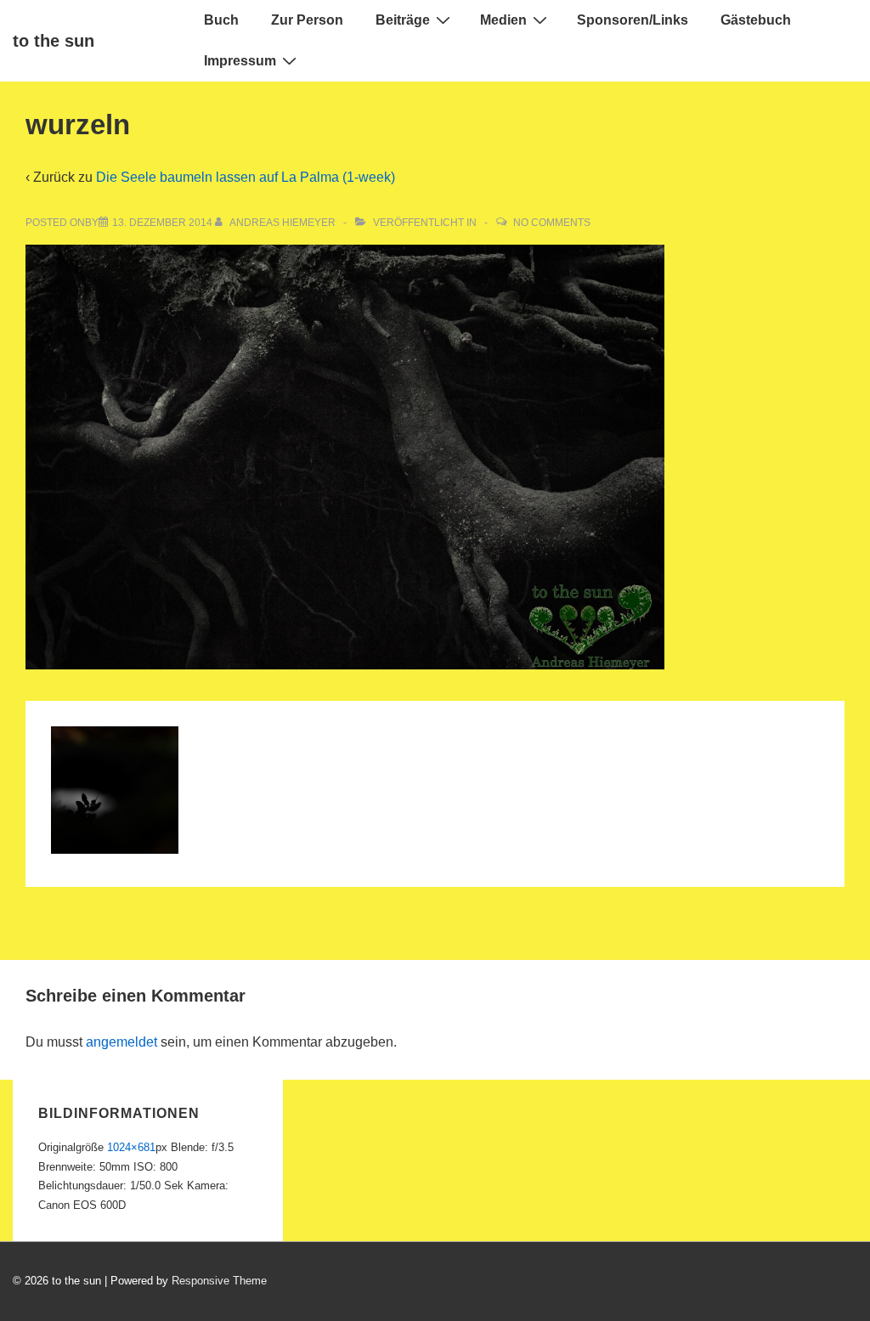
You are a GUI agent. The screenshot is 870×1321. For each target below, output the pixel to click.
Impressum (240, 61)
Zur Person (307, 20)
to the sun (53, 40)
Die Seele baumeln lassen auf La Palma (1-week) (245, 177)
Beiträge (403, 20)
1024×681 (131, 1147)
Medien (503, 20)
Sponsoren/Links (632, 20)
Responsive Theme (219, 1280)
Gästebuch (755, 20)
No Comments (551, 223)
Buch (221, 20)
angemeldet (121, 1042)
